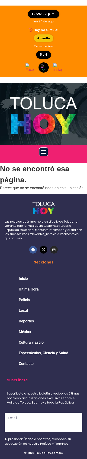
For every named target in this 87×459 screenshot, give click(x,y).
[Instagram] (54, 250)
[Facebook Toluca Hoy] (30, 67)
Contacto (26, 363)
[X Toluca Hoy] (44, 67)
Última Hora (29, 289)
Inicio (23, 278)
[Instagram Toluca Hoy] (57, 67)
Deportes (26, 321)
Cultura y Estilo (31, 342)
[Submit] (43, 427)
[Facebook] (33, 250)
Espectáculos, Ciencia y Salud (43, 353)
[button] (43, 151)
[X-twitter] (43, 250)
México (25, 332)
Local (23, 310)
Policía (24, 300)
